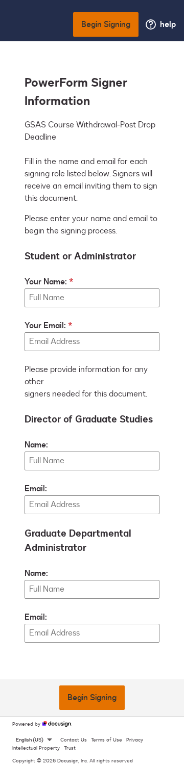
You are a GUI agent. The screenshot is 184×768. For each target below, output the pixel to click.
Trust (70, 748)
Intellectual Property (36, 748)
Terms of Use (106, 740)
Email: (36, 488)
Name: (36, 444)
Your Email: (45, 325)
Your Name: (46, 281)
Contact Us (73, 740)
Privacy (134, 740)
